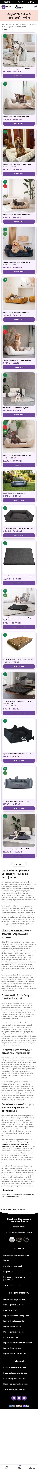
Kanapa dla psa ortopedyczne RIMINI (16, 116)
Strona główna (6, 24)
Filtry (5, 29)
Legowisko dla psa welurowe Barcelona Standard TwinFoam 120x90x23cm (17, 1067)
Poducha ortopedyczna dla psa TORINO (17, 897)
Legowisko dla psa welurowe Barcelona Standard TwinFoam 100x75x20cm (17, 1117)
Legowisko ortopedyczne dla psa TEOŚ (16, 493)
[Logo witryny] (19, 7)
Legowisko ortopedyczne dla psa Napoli (17, 944)
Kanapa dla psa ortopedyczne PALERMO (17, 214)
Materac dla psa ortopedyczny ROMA (16, 408)
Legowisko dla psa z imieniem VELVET (16, 801)
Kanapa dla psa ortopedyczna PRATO (16, 262)
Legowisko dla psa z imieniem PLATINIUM (17, 754)
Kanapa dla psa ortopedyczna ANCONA (17, 455)
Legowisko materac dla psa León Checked (18, 659)
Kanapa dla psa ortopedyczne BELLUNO (17, 360)
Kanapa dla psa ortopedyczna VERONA (17, 164)
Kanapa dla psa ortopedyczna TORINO (16, 69)
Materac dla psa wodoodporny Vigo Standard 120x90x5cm (16, 1211)
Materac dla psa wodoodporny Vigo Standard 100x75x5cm (16, 1255)
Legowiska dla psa (19, 24)
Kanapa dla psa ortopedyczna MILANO (16, 312)
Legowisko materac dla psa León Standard (18, 576)
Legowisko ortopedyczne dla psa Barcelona (18, 528)
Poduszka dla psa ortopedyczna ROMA (16, 849)
